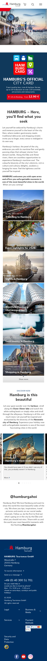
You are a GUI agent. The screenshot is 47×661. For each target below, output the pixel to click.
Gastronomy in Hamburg (23, 329)
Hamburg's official (23, 89)
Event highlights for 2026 (23, 236)
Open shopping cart (25, 4)
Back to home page (23, 548)
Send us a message (12, 575)
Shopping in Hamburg (23, 360)
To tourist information (13, 571)
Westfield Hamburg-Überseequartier (23, 298)
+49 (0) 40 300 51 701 (18, 580)
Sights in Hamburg (23, 267)
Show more (23, 379)
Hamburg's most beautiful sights (23, 457)
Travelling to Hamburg (23, 205)
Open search (33, 4)
